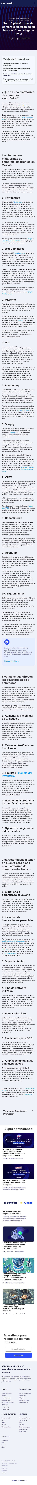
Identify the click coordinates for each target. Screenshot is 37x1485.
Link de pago (23, 1402)
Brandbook (5, 1445)
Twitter (4, 1473)
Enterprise (22, 1431)
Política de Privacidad (8, 1461)
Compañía (5, 1440)
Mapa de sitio (23, 1429)
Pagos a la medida (25, 1393)
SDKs (3, 1422)
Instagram (4, 1468)
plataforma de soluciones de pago (13, 941)
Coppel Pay (5, 1409)
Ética (3, 1442)
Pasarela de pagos (25, 1427)
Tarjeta (4, 1395)
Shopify (12, 433)
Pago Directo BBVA (8, 1402)
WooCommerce (19, 253)
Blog (20, 1422)
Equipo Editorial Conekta (22, 38)
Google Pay (5, 1407)
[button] (33, 3)
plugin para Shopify (27, 467)
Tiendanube (17, 202)
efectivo (4, 949)
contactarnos (28, 1094)
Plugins (4, 1424)
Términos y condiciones (9, 1463)
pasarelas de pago (23, 410)
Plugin (21, 1398)
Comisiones (23, 1420)
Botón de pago (24, 1400)
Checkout (22, 1395)
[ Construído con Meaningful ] (18, 1480)
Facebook (5, 1465)
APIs (3, 1420)
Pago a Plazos (6, 1400)
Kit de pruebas (6, 1427)
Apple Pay (5, 1404)
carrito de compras (10, 953)
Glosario (22, 1424)
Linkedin (4, 1470)
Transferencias (6, 1398)
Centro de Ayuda (24, 1418)
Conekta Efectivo (7, 1393)
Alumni (4, 1447)
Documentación (6, 1418)
